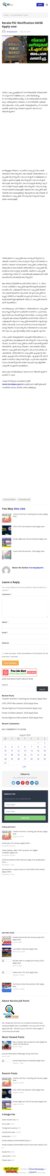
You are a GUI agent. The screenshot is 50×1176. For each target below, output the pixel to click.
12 (18, 750)
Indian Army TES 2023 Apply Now (25, 972)
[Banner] (11, 1170)
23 (45, 755)
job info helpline (9, 499)
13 (25, 750)
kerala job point (24, 499)
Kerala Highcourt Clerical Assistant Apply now (30, 539)
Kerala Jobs (6, 1136)
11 (12, 750)
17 (5, 755)
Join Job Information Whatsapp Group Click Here (20, 1054)
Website (5, 643)
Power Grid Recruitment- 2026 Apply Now (28, 551)
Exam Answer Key (8, 1120)
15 (38, 750)
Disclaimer (22, 1173)
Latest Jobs (6, 1156)
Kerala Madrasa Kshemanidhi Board (15, 1140)
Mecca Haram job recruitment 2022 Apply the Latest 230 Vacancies (30, 1043)
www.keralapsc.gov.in (13, 384)
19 (18, 755)
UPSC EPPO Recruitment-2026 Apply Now (29, 526)
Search (5, 684)
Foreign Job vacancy (9, 1128)
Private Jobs (6, 1160)
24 (5, 759)
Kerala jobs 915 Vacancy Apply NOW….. (16, 843)
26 (18, 759)
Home (6, 15)
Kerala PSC (6, 1152)
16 (45, 750)
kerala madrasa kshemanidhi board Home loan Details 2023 (24, 1145)
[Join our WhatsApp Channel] (38, 1171)
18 (12, 755)
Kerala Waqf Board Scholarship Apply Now (29, 1060)
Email (5, 632)
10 (5, 750)
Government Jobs (19, 15)
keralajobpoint (12, 32)
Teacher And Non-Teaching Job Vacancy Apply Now (30, 515)
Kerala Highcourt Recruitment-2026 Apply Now (22, 717)
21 (31, 755)
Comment (7, 594)
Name (5, 622)
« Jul (24, 766)
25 (12, 759)
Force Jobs (6, 1124)
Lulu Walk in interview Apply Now (25, 949)
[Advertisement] (25, 78)
